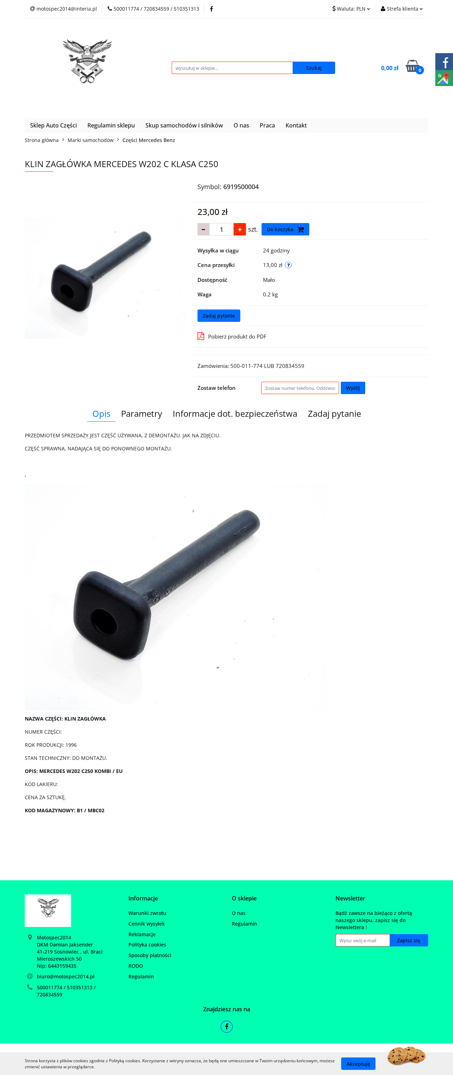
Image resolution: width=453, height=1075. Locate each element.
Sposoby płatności (149, 955)
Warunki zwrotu (147, 913)
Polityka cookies (147, 944)
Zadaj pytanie (219, 315)
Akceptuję (358, 1063)
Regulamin (141, 976)
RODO (135, 965)
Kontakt (296, 125)
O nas (241, 125)
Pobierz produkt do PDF (237, 336)
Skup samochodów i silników (184, 125)
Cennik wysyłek (146, 923)
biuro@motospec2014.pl (65, 976)
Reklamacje (142, 934)
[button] (143, 898)
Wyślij (353, 388)
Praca (267, 125)
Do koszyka (281, 229)
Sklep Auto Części (53, 125)
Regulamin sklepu (111, 125)
